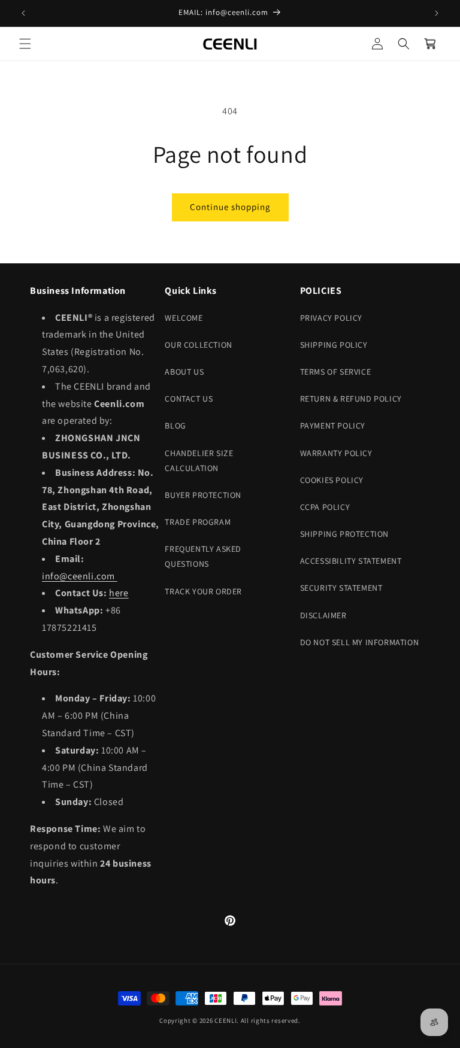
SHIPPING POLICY (334, 344)
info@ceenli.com (79, 576)
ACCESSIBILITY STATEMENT (351, 560)
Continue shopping (230, 206)
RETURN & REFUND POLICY (351, 398)
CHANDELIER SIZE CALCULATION (199, 460)
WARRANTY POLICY (336, 453)
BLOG (175, 425)
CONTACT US (189, 398)
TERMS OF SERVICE (335, 371)
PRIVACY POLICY (331, 317)
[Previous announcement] (23, 13)
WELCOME (183, 317)
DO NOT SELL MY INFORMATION (359, 642)
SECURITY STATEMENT (341, 587)
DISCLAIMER (323, 615)
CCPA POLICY (325, 507)
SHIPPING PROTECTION (344, 533)
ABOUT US (184, 371)
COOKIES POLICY (332, 480)
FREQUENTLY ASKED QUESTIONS (203, 556)
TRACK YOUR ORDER (203, 591)
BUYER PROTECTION (203, 495)
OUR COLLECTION (198, 344)
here (118, 593)
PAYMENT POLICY (332, 425)
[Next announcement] (436, 13)
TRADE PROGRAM (198, 522)
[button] (25, 44)
